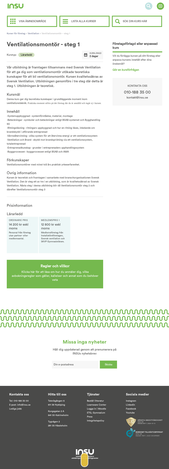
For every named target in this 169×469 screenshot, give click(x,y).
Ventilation (33, 33)
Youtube (130, 413)
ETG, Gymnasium (96, 413)
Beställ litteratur (95, 401)
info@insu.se (24, 405)
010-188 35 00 (137, 92)
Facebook (131, 409)
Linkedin (130, 405)
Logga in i (92, 409)
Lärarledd (26, 55)
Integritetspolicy (95, 421)
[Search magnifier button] (118, 21)
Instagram (131, 401)
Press (89, 417)
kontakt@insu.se (137, 97)
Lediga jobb (15, 409)
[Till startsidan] (15, 6)
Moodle (101, 409)
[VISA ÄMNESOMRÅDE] (33, 17)
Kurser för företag (16, 33)
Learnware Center (96, 405)
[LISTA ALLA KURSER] (85, 17)
